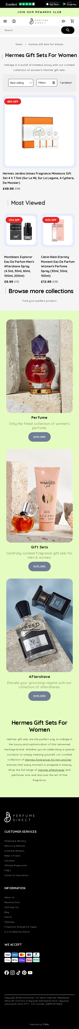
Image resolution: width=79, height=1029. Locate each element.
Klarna (8, 917)
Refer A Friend (12, 855)
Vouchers (9, 860)
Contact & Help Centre (16, 875)
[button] (20, 83)
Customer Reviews (14, 850)
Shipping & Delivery (15, 841)
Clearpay (9, 921)
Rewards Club (11, 902)
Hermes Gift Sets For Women (46, 44)
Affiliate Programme (15, 865)
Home (19, 44)
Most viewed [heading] (28, 202)
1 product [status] (66, 82)
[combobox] (39, 30)
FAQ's (7, 870)
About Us (9, 897)
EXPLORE (39, 437)
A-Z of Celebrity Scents (17, 931)
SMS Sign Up (11, 907)
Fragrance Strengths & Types (20, 926)
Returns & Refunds (14, 845)
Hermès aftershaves (51, 770)
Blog (6, 912)
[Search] (67, 30)
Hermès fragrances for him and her (48, 759)
